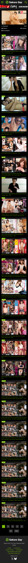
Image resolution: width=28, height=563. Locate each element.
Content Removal (14, 553)
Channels (17, 548)
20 (10, 531)
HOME (9, 548)
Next (16, 531)
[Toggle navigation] (2, 2)
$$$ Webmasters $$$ (14, 551)
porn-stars (10, 550)
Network (19, 550)
